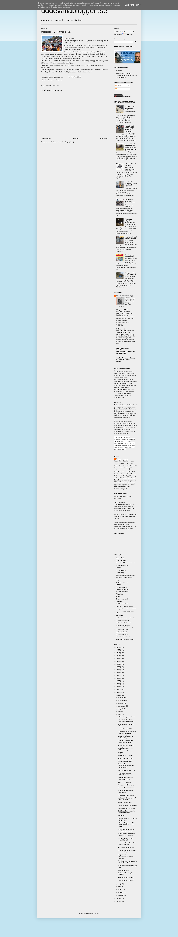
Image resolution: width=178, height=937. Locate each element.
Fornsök (118, 568)
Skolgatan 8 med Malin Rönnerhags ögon (125, 741)
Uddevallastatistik (121, 632)
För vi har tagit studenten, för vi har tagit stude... (127, 862)
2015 (118, 678)
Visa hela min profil (120, 489)
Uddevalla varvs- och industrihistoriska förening (124, 626)
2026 (118, 647)
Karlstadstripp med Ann (123, 311)
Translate (129, 34)
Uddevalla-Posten (122, 629)
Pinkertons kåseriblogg (124, 296)
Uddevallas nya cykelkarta (126, 717)
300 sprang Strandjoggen (126, 847)
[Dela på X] (76, 77)
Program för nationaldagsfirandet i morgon (125, 856)
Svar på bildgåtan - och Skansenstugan (125, 749)
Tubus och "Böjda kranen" (126, 795)
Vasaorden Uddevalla (123, 637)
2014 (118, 681)
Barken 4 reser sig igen (125, 755)
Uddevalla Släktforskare (124, 623)
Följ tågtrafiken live (122, 570)
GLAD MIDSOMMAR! (125, 761)
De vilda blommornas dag (126, 788)
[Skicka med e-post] (72, 77)
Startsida (75, 138)
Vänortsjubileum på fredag (126, 808)
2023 (118, 655)
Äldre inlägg (104, 138)
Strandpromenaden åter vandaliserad (126, 839)
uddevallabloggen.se (74, 11)
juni (119, 714)
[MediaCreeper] (127, 97)
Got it (138, 5)
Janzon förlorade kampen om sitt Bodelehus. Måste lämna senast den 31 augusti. (130, 147)
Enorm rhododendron (125, 802)
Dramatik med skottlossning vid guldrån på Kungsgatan (130, 128)
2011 (118, 689)
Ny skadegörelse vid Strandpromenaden (125, 774)
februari (121, 892)
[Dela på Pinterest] (80, 77)
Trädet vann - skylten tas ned (127, 805)
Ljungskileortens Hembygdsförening (122, 588)
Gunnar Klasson (122, 459)
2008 (118, 898)
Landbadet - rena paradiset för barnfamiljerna (127, 732)
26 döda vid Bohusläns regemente (125, 791)
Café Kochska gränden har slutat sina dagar (126, 812)
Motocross (59, 80)
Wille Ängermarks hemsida (125, 639)
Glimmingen (51, 80)
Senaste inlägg (46, 138)
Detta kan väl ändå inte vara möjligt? (131, 238)
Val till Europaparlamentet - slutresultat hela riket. (126, 830)
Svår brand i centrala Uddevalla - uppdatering (131, 183)
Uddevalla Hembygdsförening (125, 618)
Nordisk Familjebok (122, 591)
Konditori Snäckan (122, 582)
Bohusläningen (121, 560)
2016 (118, 675)
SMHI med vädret (122, 604)
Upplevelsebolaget (122, 634)
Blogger (96, 913)
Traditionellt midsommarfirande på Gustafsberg (126, 765)
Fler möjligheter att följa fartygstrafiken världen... (126, 720)
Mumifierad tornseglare (125, 758)
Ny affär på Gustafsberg (126, 745)
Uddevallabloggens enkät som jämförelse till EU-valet (126, 824)
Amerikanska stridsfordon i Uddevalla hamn (130, 201)
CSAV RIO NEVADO (124, 782)
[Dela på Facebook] (78, 77)
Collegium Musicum (122, 565)
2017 (118, 672)
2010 (118, 692)
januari (120, 895)
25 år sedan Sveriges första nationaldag (127, 851)
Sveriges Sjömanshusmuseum (126, 609)
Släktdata (119, 601)
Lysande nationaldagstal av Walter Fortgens (127, 843)
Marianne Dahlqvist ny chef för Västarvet (127, 799)
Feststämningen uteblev (126, 877)
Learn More (129, 5)
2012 (118, 686)
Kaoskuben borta (123, 870)
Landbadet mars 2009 (125, 729)
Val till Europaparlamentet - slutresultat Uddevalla (126, 834)
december (121, 697)
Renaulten (121, 815)
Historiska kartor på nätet (124, 577)
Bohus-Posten (121, 329)
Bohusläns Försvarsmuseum (125, 563)
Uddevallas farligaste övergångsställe (130, 220)
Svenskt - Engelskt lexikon (124, 606)
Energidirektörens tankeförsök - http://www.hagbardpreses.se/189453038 (125, 350)
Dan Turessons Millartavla (126, 770)
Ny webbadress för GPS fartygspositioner (126, 778)
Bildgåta (120, 752)
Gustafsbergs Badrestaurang (125, 575)
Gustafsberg (120, 572)
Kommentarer (121, 89)
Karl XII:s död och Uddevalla (130, 164)
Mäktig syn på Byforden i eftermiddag (126, 737)
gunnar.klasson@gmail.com (123, 504)
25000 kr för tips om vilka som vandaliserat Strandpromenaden (130, 109)
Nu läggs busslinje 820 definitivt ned (130, 273)
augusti (120, 709)
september (122, 706)
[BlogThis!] (74, 77)
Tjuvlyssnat (119, 615)
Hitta (117, 580)
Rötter (118, 596)
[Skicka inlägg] (68, 77)
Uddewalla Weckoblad (123, 73)
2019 (118, 667)
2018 (118, 669)
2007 (118, 901)
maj (119, 884)
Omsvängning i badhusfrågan (129, 255)
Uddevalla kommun (122, 620)
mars (120, 889)
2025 (118, 650)
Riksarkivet (119, 594)
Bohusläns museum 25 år (126, 880)
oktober (121, 703)
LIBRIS (118, 585)
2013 (118, 684)
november (121, 700)
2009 (118, 695)
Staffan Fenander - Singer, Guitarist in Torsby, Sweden (125, 359)
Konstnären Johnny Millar (126, 785)
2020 (118, 664)
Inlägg (119, 85)
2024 (118, 653)
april (119, 886)
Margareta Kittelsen (123, 310)
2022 (118, 658)
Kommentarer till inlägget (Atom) (63, 142)
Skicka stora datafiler (123, 599)
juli (119, 711)
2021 (118, 661)
